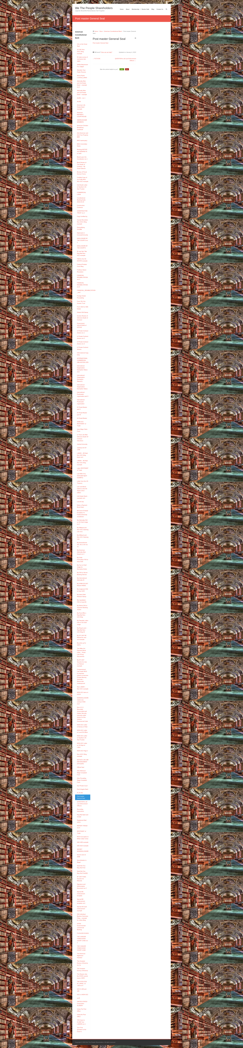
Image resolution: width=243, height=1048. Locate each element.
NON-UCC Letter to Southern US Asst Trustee (82, 738)
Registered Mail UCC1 (81, 821)
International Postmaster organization (80, 401)
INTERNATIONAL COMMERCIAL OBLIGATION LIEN (82, 360)
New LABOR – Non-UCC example (82, 688)
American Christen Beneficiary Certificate (82, 127)
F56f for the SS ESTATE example (82, 260)
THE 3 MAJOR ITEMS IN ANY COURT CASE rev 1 (82, 939)
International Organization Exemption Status (82, 386)
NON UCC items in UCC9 (82, 693)
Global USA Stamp (82, 312)
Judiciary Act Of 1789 (81, 448)
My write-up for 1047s (81, 644)
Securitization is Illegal (81, 861)
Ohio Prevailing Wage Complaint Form (82, 780)
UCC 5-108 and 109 (81, 990)
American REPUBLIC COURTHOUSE (81, 114)
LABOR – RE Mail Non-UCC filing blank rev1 (82, 455)
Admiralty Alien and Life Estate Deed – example (82, 92)
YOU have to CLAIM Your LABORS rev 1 (81, 1022)
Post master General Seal (81, 797)
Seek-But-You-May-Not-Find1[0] (82, 872)
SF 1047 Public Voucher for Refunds (81, 878)
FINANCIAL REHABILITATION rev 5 (82, 285)
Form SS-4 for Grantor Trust (81, 302)
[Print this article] (135, 38)
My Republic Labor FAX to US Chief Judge (82, 622)
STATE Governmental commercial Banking (81, 926)
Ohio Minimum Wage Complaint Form (82, 772)
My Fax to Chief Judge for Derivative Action (82, 567)
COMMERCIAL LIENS (81, 193)
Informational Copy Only (82, 354)
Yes (122, 69)
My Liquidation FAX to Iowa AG (81, 601)
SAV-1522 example (82, 845)
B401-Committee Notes (82, 145)
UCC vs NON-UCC (82, 994)
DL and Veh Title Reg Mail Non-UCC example (82, 253)
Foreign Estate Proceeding (81, 297)
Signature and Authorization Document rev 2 (82, 886)
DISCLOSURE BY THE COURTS (82, 247)
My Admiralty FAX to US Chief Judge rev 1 (82, 522)
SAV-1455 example (82, 842)
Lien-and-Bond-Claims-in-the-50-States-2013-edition (82, 489)
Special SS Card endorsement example (82, 908)
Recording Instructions (80, 810)
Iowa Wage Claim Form (82, 430)
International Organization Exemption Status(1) (81, 378)
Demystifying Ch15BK (81, 228)
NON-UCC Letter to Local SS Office (82, 731)
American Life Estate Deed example (81, 107)
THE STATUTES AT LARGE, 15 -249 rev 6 (82, 983)
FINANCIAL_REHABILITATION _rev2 (83, 291)
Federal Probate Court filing (82, 265)
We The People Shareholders (94, 8)
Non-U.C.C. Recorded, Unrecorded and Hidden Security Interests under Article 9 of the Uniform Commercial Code (82, 714)
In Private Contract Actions (82, 348)
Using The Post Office (81, 1010)
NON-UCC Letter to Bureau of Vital (82, 726)
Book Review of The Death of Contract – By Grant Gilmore (81, 165)
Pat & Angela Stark (82, 789)
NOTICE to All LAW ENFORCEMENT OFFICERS (82, 761)
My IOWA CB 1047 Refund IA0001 (82, 584)
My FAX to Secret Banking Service (82, 573)
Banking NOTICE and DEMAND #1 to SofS (82, 151)
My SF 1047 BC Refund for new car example (81, 637)
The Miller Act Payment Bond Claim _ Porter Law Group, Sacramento (81, 652)
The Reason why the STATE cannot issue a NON (82, 976)
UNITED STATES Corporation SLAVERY (82, 1003)
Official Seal (80, 767)
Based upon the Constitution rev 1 (82, 158)
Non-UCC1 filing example (82, 755)
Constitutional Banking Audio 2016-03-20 (81, 200)
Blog (152, 9)
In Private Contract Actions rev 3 (82, 343)
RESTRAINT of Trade (81, 832)
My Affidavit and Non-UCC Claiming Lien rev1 (82, 529)
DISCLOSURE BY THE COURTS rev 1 (82, 240)
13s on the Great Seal (82, 45)
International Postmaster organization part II (82, 394)
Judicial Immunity (82, 444)
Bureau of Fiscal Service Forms (82, 173)
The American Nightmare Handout (81, 955)
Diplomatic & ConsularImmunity (82, 234)
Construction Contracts (81, 206)
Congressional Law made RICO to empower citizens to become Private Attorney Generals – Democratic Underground (82, 676)
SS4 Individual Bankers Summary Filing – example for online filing (82, 917)
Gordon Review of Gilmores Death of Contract (82, 318)
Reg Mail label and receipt (82, 815)
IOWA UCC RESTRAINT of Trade (81, 423)
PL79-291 (80, 792)
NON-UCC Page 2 (82, 750)
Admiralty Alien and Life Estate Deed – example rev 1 (82, 84)
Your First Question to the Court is (81, 1029)
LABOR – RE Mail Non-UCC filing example (82, 462)
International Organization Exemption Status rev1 (82, 369)
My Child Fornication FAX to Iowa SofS (82, 559)
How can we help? (106, 52)
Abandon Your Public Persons (81, 71)
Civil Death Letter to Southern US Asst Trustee (82, 187)
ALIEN (79, 101)
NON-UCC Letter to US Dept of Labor (82, 745)
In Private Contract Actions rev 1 (82, 332)
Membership (135, 9)
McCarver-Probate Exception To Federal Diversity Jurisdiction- (82, 513)
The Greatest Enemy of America (82, 969)
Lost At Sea (80, 501)
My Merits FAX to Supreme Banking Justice (82, 607)
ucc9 (78, 998)
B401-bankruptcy (82, 140)
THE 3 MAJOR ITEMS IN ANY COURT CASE (81, 948)
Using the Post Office (81, 1015)
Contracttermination (83, 933)
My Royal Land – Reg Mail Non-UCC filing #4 (82, 630)
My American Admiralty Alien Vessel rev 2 (81, 552)
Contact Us (160, 9)
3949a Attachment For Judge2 (82, 65)
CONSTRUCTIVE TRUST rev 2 (82, 212)
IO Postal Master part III (82, 413)
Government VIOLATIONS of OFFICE (81, 325)
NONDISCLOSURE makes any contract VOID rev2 (82, 701)
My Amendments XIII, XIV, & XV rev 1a (82, 544)
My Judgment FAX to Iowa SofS (82, 590)
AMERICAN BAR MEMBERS (82, 121)
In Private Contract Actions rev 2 (82, 337)
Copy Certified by (82, 216)
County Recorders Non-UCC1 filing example (82, 222)
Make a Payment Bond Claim (82, 506)
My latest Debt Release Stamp (81, 595)
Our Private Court (82, 785)
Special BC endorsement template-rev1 (81, 901)
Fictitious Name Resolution (81, 271)
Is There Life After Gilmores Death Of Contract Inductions (82, 437)
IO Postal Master (82, 418)
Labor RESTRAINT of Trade (82, 469)
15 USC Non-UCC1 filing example (81, 51)
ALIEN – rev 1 (81, 98)
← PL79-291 (96, 58)
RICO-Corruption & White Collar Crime (82, 837)
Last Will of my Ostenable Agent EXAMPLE (82, 475)
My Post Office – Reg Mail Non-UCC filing (82, 615)
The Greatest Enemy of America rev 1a (82, 963)
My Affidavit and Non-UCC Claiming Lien (82, 537)
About (127, 9)
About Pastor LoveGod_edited (82, 76)
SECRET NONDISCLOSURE (82, 850)
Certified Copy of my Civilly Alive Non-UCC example (82, 179)
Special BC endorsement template (81, 893)
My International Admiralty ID (82, 579)
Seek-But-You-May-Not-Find (81, 866)
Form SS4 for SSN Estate (82, 308)
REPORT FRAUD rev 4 (82, 826)
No (127, 69)
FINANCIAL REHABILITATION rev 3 (82, 277)
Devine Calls (145, 9)
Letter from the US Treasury (82, 482)
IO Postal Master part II (82, 408)
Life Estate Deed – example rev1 (82, 497)
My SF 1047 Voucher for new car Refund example (82, 663)
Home (121, 9)
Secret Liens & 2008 (81, 855)
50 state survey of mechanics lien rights (82, 59)
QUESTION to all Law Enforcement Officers (82, 803)
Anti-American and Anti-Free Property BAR (82, 135)
